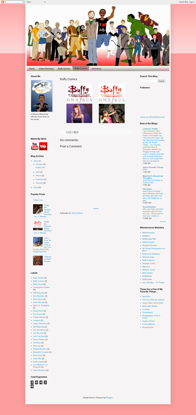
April (38, 172)
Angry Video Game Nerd (152, 303)
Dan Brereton (38, 296)
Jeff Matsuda (38, 327)
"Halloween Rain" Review (47, 259)
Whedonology (148, 257)
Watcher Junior (148, 270)
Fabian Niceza (39, 317)
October (39, 164)
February (40, 179)
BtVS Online (147, 273)
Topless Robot (148, 321)
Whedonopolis (148, 242)
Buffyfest (146, 236)
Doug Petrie (38, 311)
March (39, 176)
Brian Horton (38, 278)
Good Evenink (149, 207)
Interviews (96, 68)
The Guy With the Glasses (153, 300)
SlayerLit (146, 267)
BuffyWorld (147, 276)
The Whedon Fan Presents (40, 366)
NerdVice (146, 296)
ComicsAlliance (148, 324)
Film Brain (147, 189)
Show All (162, 221)
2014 (36, 161)
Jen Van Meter (39, 330)
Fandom (36, 320)
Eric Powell (37, 314)
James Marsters (40, 323)
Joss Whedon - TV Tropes (153, 282)
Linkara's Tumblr (150, 129)
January (39, 183)
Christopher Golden (41, 287)
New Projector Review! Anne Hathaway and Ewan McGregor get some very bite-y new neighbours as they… (153, 195)
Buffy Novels (64, 68)
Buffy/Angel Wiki (149, 239)
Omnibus (37, 343)
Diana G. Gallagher (41, 305)
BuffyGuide (147, 279)
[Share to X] (72, 132)
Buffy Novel (38, 284)
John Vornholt (39, 336)
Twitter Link (40, 167)
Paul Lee (37, 346)
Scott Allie (37, 358)
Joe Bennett (38, 333)
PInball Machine (40, 349)
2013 (36, 187)
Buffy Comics (81, 68)
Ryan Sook (37, 355)
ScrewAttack (147, 312)
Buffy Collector (148, 260)
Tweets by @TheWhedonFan (152, 117)
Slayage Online (148, 263)
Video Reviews (46, 68)
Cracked (145, 309)
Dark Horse (38, 299)
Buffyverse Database (151, 254)
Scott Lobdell (38, 362)
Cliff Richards (38, 293)
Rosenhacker (148, 327)
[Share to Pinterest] (77, 132)
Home (32, 68)
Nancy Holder (39, 339)
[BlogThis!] (70, 132)
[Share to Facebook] (75, 132)
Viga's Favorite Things (153, 167)
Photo (145, 170)
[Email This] (67, 132)
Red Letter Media (149, 306)
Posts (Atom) (77, 213)
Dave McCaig (38, 302)
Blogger (109, 397)
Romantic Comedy (41, 352)
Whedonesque (148, 233)
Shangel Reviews (149, 245)
